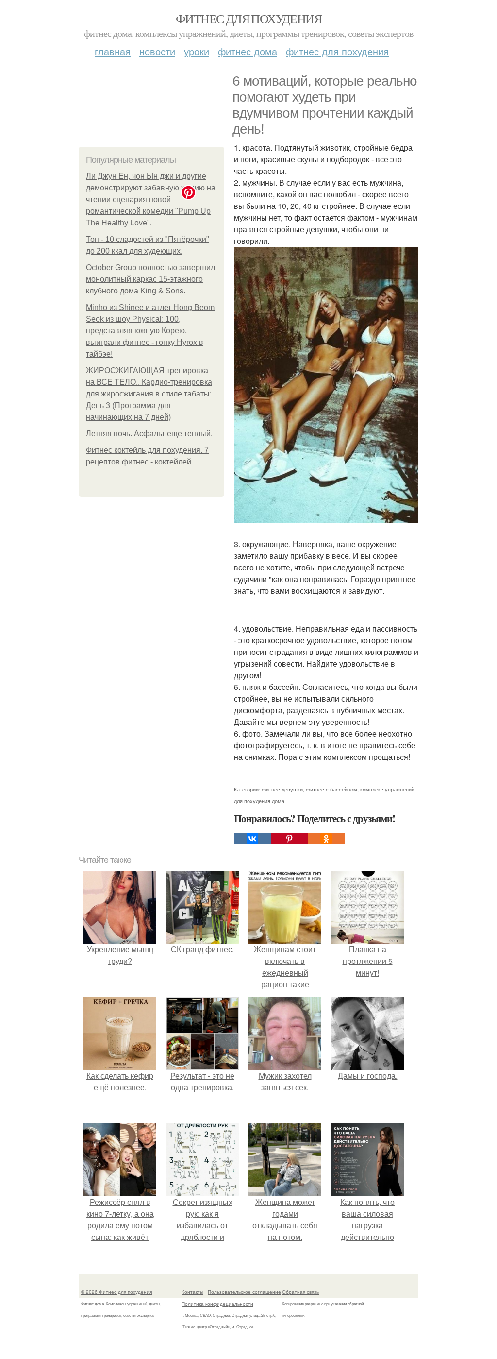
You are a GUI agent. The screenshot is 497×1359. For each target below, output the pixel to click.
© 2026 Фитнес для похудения (116, 1292)
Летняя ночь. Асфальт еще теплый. (149, 434)
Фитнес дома (247, 51)
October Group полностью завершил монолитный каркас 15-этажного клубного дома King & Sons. (150, 279)
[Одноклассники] (326, 838)
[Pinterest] (289, 838)
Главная (113, 51)
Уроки (196, 51)
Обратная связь (300, 1292)
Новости (157, 51)
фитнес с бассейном (331, 789)
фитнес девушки (282, 789)
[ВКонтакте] (252, 838)
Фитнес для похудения (248, 18)
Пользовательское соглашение (244, 1292)
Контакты (192, 1292)
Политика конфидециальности (217, 1303)
